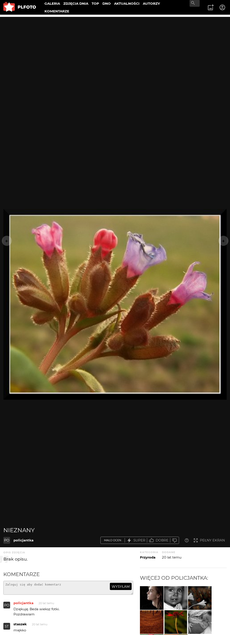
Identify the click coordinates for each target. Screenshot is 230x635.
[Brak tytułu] (200, 598)
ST (7, 626)
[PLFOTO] (19, 7)
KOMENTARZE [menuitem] (56, 11)
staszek (20, 624)
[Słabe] (174, 540)
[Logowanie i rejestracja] (222, 7)
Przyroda (147, 557)
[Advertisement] (115, 48)
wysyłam (121, 586)
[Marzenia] (152, 598)
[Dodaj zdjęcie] (210, 7)
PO (6, 540)
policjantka (23, 540)
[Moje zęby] (176, 598)
